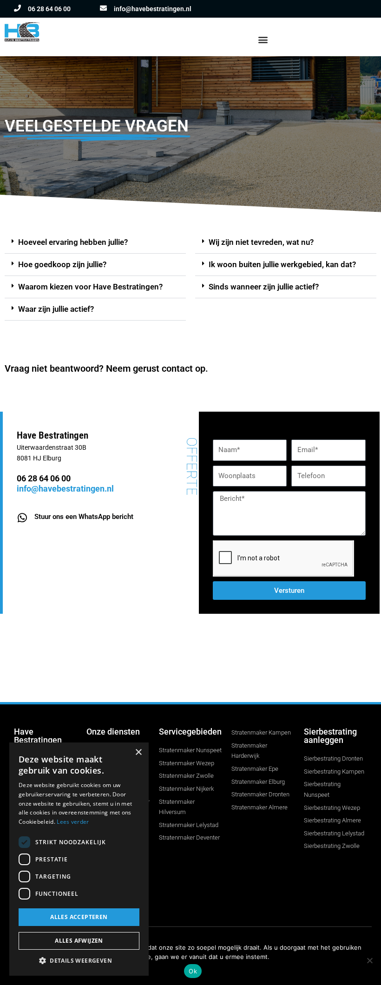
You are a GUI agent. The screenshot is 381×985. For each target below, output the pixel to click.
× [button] (138, 752)
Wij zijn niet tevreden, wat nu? (261, 242)
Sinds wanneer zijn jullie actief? (264, 286)
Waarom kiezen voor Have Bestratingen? (90, 286)
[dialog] (79, 859)
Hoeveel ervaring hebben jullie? (73, 242)
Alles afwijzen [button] (79, 941)
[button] (262, 39)
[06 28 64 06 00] (17, 8)
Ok (193, 971)
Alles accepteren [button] (78, 917)
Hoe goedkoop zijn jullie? (62, 264)
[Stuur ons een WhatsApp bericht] (22, 517)
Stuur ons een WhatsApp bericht (83, 516)
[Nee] (369, 960)
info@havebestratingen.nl (152, 9)
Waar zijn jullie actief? (56, 309)
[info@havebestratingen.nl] (103, 8)
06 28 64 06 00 (49, 9)
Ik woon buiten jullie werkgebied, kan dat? (282, 264)
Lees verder (73, 822)
